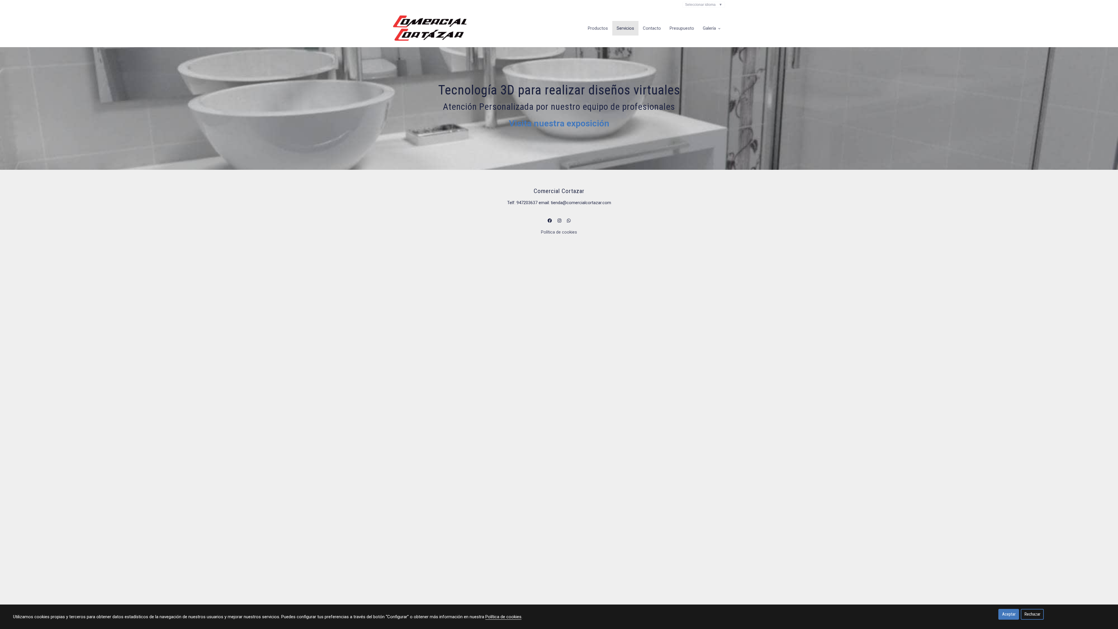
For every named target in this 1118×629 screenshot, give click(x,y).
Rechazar (1032, 614)
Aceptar (1009, 614)
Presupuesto (682, 28)
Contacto (652, 28)
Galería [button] (710, 28)
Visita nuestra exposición (559, 123)
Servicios (625, 28)
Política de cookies (559, 232)
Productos (598, 28)
